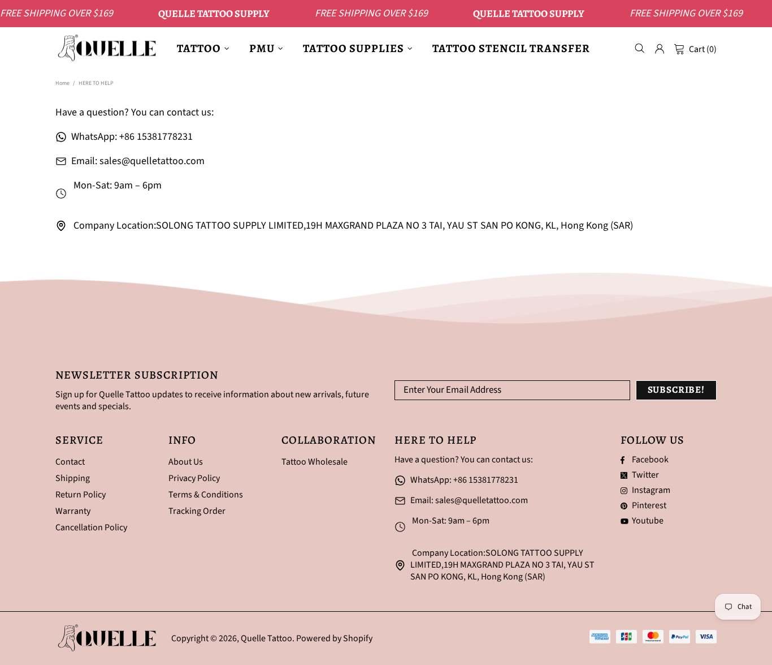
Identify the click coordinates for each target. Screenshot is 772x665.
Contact (70, 462)
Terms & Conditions (205, 495)
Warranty (72, 511)
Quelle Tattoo (109, 48)
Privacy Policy (194, 478)
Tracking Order (196, 511)
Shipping (72, 478)
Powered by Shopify (334, 639)
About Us (185, 462)
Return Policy (80, 495)
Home (62, 83)
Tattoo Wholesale (314, 462)
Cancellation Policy (91, 528)
